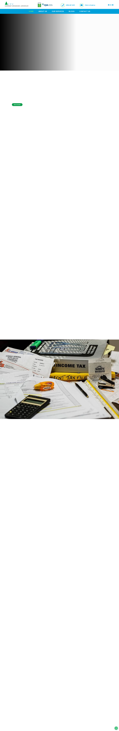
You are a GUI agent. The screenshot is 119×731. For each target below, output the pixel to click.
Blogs (71, 11)
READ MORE (17, 107)
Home (31, 11)
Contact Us (84, 11)
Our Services (58, 11)
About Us (42, 11)
